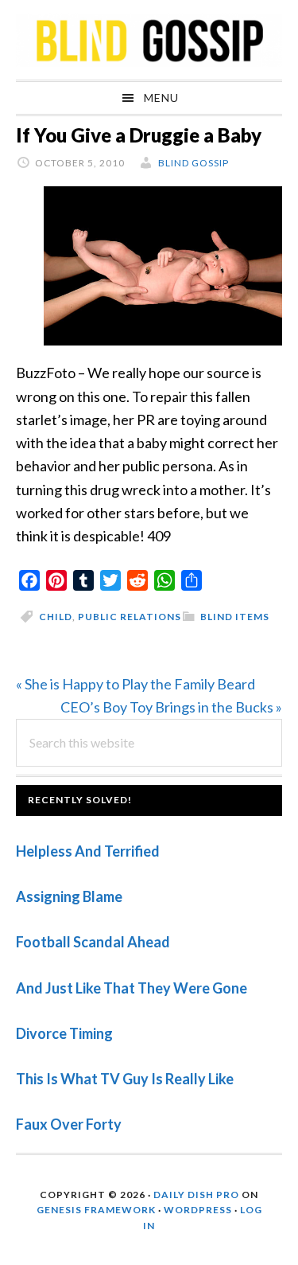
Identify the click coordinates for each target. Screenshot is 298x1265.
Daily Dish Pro (196, 1195)
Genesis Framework (96, 1210)
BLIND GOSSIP (149, 40)
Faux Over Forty (69, 1124)
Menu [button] (161, 97)
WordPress (198, 1210)
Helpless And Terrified (88, 851)
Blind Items (234, 617)
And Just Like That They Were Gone (131, 988)
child (55, 617)
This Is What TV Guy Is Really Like (125, 1078)
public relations (129, 617)
